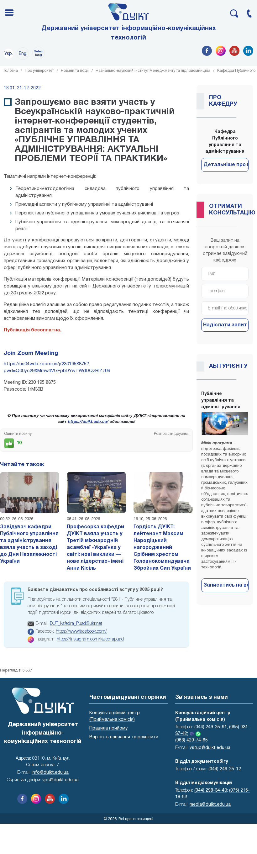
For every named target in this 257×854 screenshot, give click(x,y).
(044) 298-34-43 (210, 790)
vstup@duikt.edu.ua (210, 748)
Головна (11, 70)
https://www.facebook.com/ (81, 632)
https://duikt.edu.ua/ (88, 422)
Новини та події (75, 70)
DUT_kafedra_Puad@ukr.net (76, 624)
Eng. (23, 54)
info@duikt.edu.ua (50, 773)
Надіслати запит (225, 325)
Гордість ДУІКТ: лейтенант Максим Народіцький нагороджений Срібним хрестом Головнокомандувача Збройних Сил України (162, 548)
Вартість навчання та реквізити (123, 737)
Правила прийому (108, 728)
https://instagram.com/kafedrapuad (90, 639)
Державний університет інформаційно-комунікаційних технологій (128, 33)
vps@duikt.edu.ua (60, 780)
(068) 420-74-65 (191, 740)
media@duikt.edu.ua (210, 805)
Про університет (39, 70)
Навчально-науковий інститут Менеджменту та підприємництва (153, 70)
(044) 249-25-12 (224, 769)
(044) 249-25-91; (211, 727)
